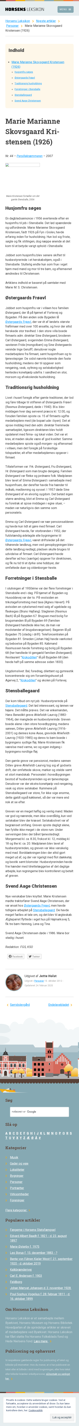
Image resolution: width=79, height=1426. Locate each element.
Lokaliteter (17, 1169)
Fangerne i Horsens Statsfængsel (32, 1230)
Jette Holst (48, 976)
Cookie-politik (36, 1410)
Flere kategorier (18, 1210)
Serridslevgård (20, 1005)
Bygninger (16, 1176)
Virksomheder (19, 1194)
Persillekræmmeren (30, 156)
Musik (14, 1157)
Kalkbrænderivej (21, 1269)
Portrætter (17, 1188)
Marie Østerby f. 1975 (24, 1246)
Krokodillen (29, 657)
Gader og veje (19, 1163)
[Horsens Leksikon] (24, 10)
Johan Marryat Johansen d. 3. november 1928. (40, 1288)
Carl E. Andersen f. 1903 (26, 1276)
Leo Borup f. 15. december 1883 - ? (33, 1253)
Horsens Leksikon (17, 21)
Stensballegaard (23, 95)
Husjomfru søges (24, 72)
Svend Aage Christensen (28, 100)
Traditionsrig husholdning (28, 83)
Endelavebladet (58, 1005)
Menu (65, 9)
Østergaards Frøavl (25, 77)
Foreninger (17, 1200)
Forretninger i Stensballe (27, 89)
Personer (12, 26)
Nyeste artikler (46, 21)
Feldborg (16, 1282)
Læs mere (43, 1341)
